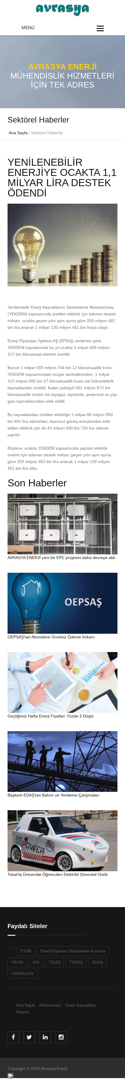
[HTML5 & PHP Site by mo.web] (10, 1077)
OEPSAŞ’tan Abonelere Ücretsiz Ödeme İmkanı (51, 637)
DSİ (36, 962)
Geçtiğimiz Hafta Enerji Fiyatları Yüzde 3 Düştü (51, 716)
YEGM (17, 962)
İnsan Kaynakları (80, 1005)
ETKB (26, 951)
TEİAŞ (54, 962)
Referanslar (50, 1005)
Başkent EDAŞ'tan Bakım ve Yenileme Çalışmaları (53, 795)
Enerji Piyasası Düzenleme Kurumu (72, 951)
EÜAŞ (97, 962)
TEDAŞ (76, 962)
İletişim (22, 1012)
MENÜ (28, 27)
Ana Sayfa (18, 132)
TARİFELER (22, 973)
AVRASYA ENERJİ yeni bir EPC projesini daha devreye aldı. (62, 557)
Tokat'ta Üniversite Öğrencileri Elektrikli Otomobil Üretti (58, 874)
